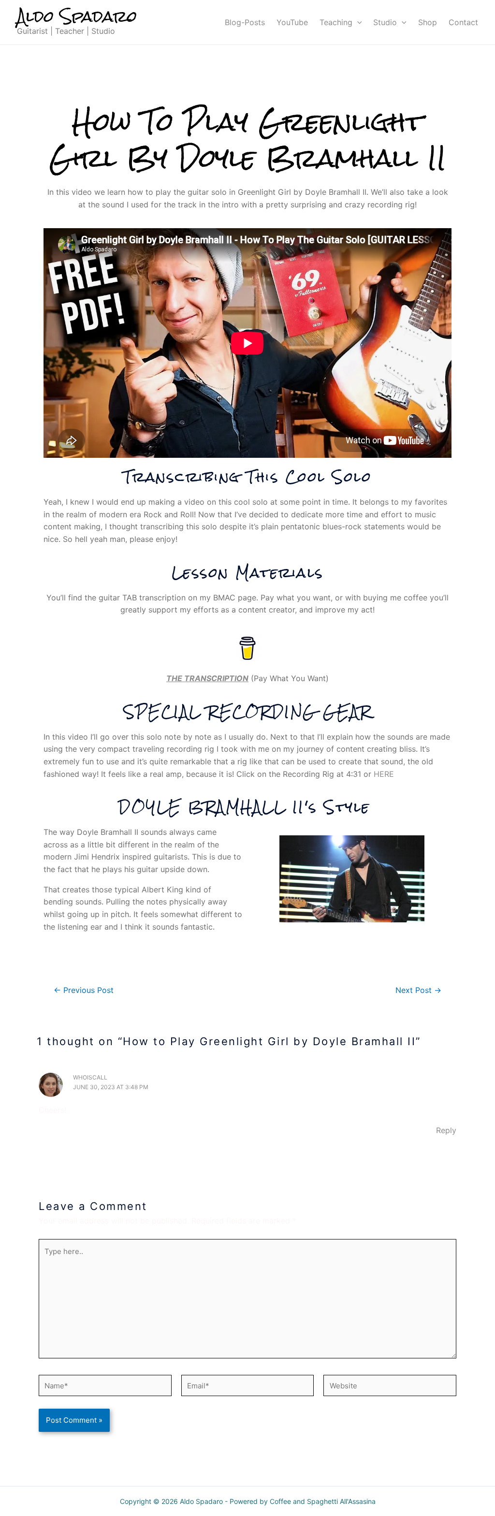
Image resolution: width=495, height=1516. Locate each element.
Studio (385, 22)
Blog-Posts (245, 22)
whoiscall (90, 1077)
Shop (427, 22)
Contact (463, 22)
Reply (446, 1130)
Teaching (336, 22)
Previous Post (84, 990)
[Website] (389, 1387)
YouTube (292, 22)
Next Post (418, 990)
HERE (384, 774)
